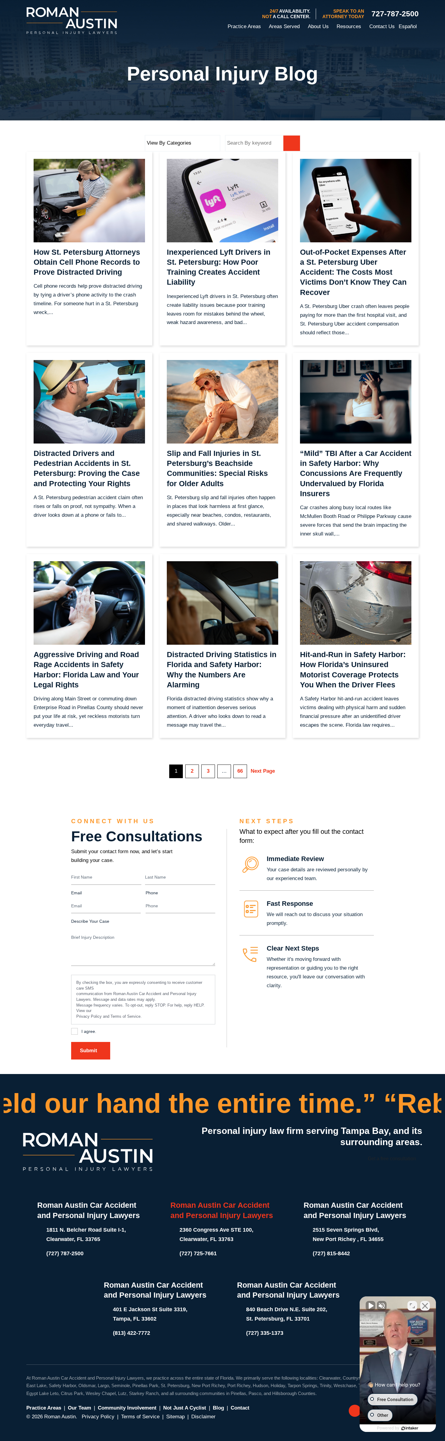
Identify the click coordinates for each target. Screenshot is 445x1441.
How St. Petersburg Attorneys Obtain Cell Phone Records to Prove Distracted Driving (87, 262)
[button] (264, 27)
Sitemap (175, 1417)
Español (408, 26)
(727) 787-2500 (65, 1253)
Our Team (79, 1408)
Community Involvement (127, 1408)
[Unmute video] (370, 1306)
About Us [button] (318, 26)
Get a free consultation (392, 1158)
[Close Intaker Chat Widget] (425, 1306)
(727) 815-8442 (331, 1253)
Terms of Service (125, 1016)
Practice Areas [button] (244, 26)
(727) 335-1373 (264, 1333)
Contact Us (382, 26)
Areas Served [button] (284, 26)
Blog (218, 1408)
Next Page (263, 771)
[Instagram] (355, 1411)
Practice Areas (43, 1408)
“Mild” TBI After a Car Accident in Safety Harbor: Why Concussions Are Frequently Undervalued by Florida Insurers (355, 473)
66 (240, 771)
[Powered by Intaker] (410, 1428)
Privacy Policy (89, 1016)
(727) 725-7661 (198, 1253)
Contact (240, 1408)
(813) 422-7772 (131, 1333)
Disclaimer (203, 1417)
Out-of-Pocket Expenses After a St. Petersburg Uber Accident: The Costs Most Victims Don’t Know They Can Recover (353, 272)
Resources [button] (349, 26)
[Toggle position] (412, 1306)
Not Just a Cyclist (184, 1408)
